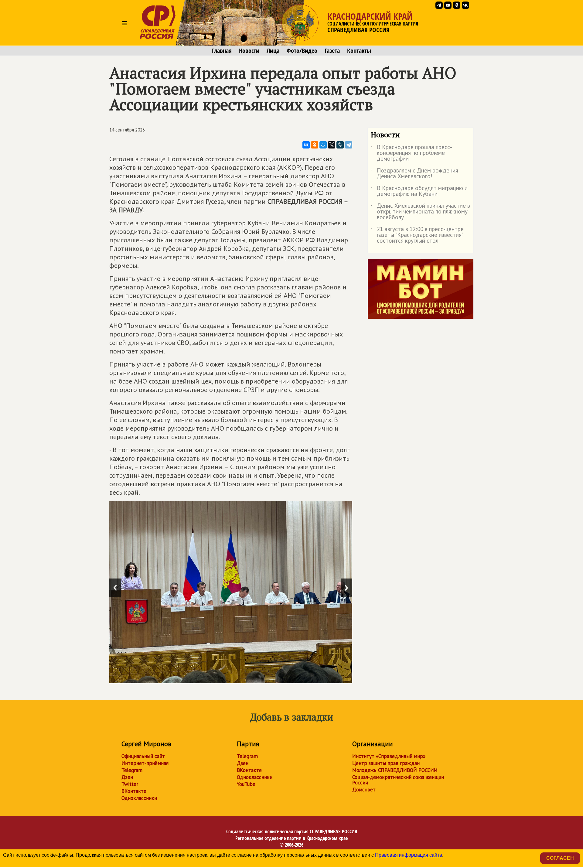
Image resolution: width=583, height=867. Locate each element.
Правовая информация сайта (408, 855)
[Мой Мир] (323, 144)
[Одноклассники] (314, 144)
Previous (115, 588)
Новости (249, 50)
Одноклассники (139, 798)
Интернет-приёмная (145, 763)
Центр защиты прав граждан (386, 763)
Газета (332, 50)
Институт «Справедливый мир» (388, 756)
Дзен (127, 777)
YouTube (246, 784)
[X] (331, 144)
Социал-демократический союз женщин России (398, 779)
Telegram (131, 770)
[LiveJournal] (340, 144)
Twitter (129, 784)
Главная (222, 50)
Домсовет (364, 789)
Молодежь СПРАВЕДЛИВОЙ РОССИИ (395, 770)
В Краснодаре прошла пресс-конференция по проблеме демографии (411, 153)
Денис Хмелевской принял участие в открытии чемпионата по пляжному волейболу (420, 212)
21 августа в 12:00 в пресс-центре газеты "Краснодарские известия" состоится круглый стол (417, 235)
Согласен (560, 858)
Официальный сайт (143, 756)
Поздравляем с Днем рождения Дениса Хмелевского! (414, 174)
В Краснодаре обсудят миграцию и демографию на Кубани (419, 191)
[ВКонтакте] (306, 144)
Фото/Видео (302, 50)
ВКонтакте (133, 791)
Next (346, 588)
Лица (273, 50)
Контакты (359, 50)
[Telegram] (348, 144)
